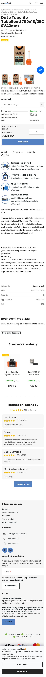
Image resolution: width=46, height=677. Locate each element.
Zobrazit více (23, 484)
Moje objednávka (9, 522)
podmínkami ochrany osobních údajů (19, 579)
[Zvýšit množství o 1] (42, 132)
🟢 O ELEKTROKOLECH (30, 634)
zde (33, 659)
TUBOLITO (12, 36)
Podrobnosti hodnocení (11, 33)
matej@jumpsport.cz (17, 533)
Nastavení (22, 664)
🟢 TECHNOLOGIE (12, 634)
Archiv (8, 621)
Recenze (6, 515)
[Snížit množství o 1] (30, 132)
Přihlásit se (11, 586)
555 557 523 (13, 544)
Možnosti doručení (9, 117)
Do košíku (23, 141)
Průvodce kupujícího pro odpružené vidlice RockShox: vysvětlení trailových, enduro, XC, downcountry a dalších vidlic (22, 609)
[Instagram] (10, 550)
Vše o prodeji (8, 519)
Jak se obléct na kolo (12, 599)
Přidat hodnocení (10, 333)
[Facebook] (4, 550)
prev (2, 363)
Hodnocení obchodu (23, 405)
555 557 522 (13, 539)
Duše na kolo (39, 286)
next (43, 363)
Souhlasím (22, 671)
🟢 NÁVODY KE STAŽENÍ (23, 637)
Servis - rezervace (10, 512)
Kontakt (5, 509)
